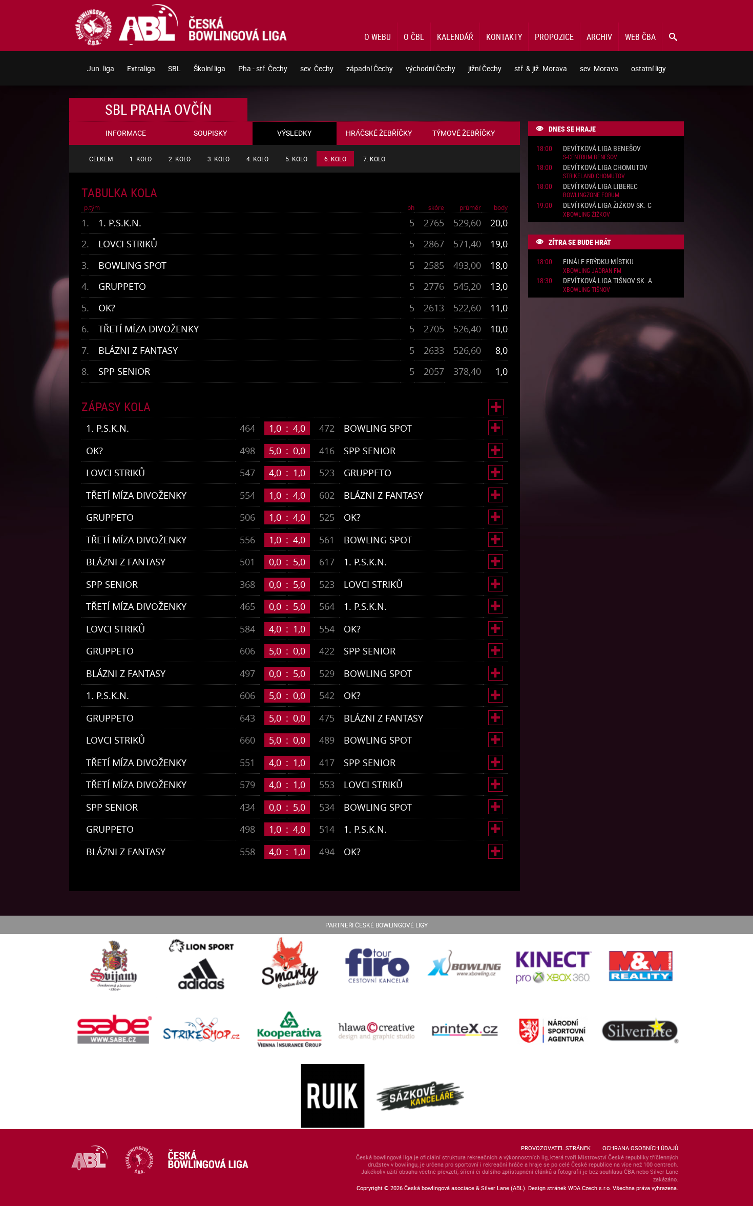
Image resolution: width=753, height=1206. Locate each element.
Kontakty (504, 37)
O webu (377, 37)
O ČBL (414, 37)
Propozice (554, 37)
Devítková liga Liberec (600, 186)
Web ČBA (640, 37)
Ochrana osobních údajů (640, 1148)
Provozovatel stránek (556, 1148)
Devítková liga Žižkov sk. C (607, 205)
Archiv (599, 37)
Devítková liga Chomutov (605, 167)
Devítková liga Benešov (602, 148)
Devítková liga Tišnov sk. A (607, 281)
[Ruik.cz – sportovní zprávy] (332, 1096)
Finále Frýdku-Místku (598, 262)
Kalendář (455, 37)
